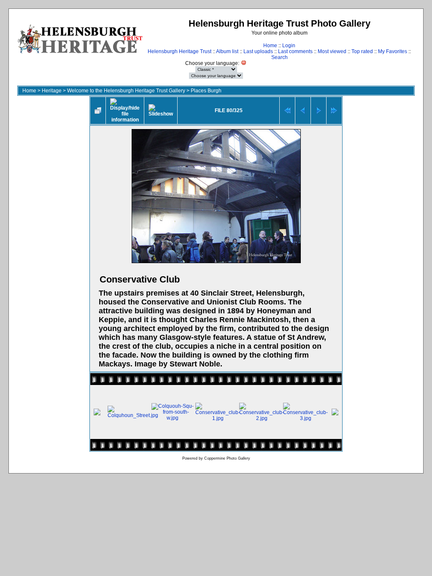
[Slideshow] (160, 110)
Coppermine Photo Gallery (227, 458)
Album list (227, 51)
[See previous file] (302, 110)
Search (279, 57)
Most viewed (332, 51)
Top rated (362, 51)
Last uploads (258, 51)
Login (288, 45)
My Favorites (392, 51)
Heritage (52, 91)
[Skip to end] (334, 110)
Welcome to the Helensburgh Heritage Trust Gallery (126, 91)
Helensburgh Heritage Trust (179, 51)
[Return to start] (287, 110)
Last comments (295, 51)
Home (270, 45)
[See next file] (318, 110)
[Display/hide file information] (125, 110)
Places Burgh (206, 91)
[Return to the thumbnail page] (97, 110)
